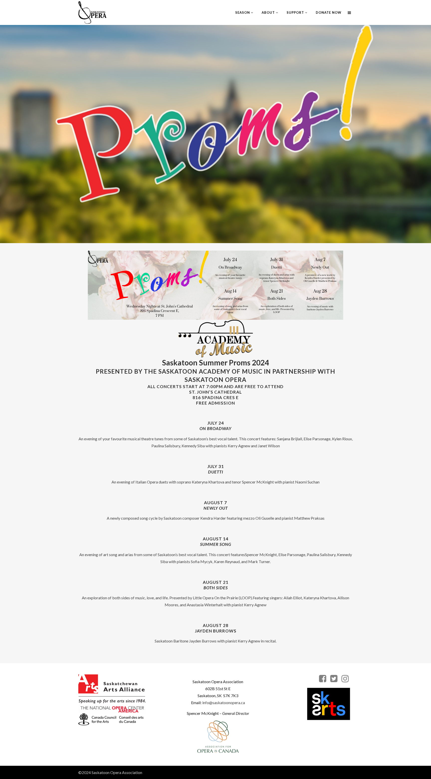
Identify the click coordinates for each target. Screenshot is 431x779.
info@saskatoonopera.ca (223, 702)
